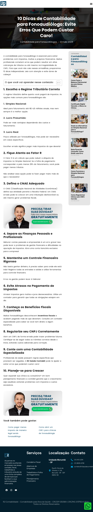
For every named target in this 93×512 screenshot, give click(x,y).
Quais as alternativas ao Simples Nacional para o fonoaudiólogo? (79, 128)
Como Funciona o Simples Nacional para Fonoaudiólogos (78, 174)
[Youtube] (16, 490)
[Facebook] (7, 490)
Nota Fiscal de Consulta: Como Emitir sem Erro (77, 151)
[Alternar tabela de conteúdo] (57, 83)
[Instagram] (11, 490)
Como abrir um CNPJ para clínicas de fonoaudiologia (47, 430)
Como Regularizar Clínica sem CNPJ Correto (78, 197)
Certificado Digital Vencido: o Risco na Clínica (78, 106)
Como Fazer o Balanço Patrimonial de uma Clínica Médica (79, 83)
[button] (91, 4)
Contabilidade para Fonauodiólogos (38, 41)
